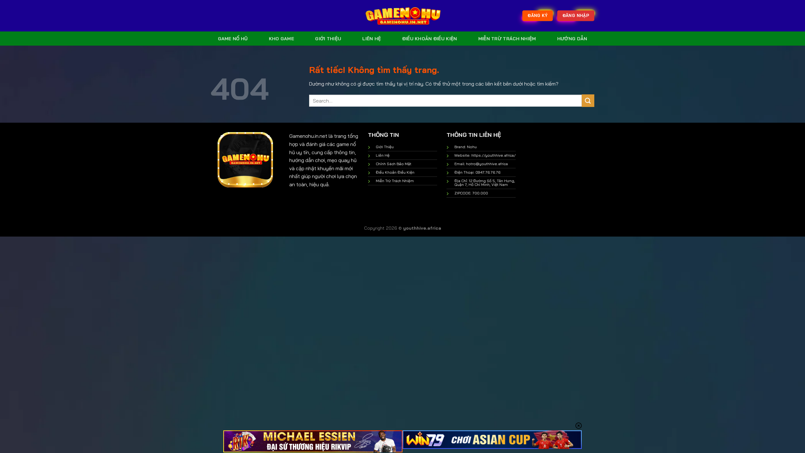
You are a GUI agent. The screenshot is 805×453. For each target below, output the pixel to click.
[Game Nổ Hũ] (402, 16)
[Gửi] (588, 100)
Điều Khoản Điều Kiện (429, 39)
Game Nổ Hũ (233, 39)
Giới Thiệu (328, 39)
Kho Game (281, 39)
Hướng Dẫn (572, 39)
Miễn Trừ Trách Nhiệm (507, 39)
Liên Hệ (371, 39)
